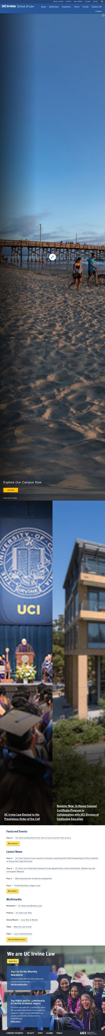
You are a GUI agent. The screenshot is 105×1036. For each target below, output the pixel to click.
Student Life (96, 7)
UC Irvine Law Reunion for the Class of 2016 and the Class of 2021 (43, 837)
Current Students (14, 1033)
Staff (41, 1033)
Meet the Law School (23, 926)
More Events (13, 843)
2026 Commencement (23, 933)
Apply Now (13, 961)
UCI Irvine (88, 1033)
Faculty (86, 7)
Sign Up (15, 971)
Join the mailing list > (19, 984)
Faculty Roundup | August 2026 (27, 885)
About (44, 7)
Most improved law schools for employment (33, 878)
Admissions (54, 7)
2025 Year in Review (29, 919)
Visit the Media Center (16, 939)
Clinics (77, 7)
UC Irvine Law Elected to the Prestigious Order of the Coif (22, 816)
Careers (99, 11)
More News (12, 891)
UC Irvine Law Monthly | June (30, 905)
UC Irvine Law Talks (24, 912)
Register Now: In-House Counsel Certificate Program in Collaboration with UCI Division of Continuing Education (78, 812)
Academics (66, 7)
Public (59, 1033)
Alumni (49, 1033)
